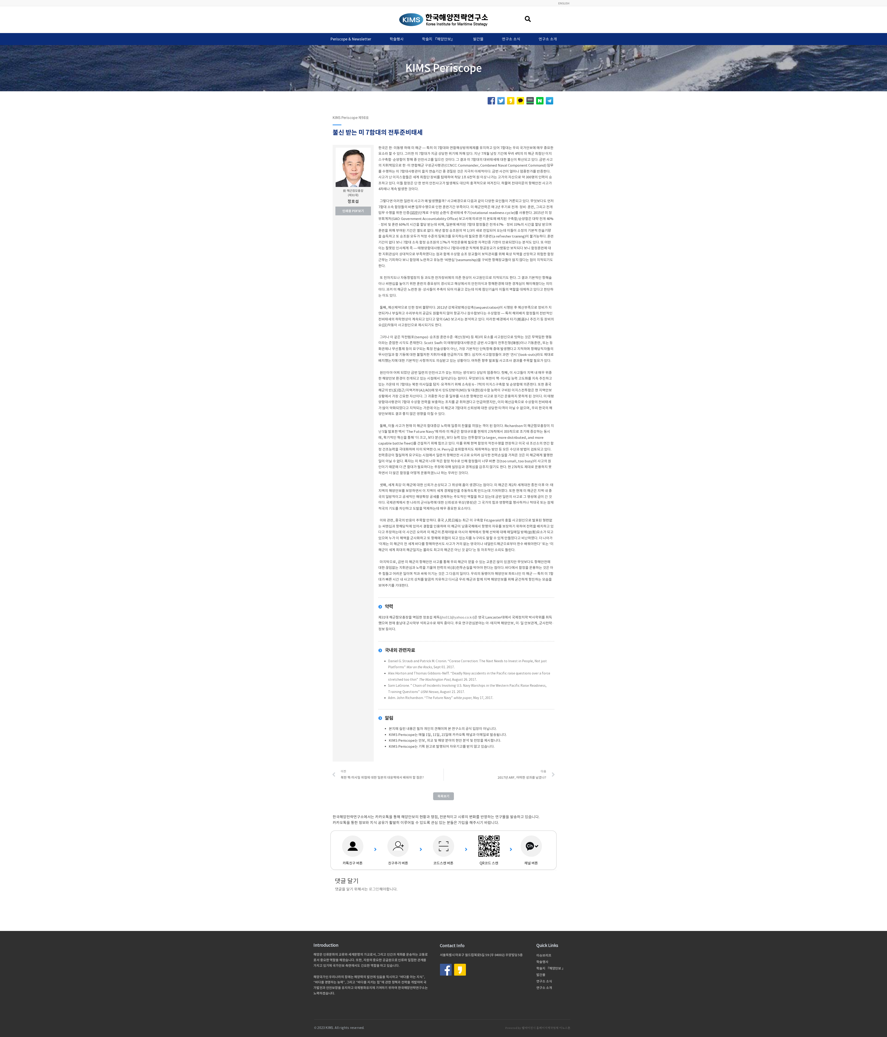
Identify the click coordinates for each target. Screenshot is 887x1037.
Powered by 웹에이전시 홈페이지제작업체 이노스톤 (537, 1028)
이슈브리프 (543, 955)
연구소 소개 (548, 39)
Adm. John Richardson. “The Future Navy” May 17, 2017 (440, 698)
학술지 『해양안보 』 (550, 968)
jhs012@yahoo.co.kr (457, 617)
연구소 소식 (511, 39)
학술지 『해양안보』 (438, 39)
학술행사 (397, 39)
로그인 (374, 889)
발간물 (478, 39)
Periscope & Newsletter (350, 39)
